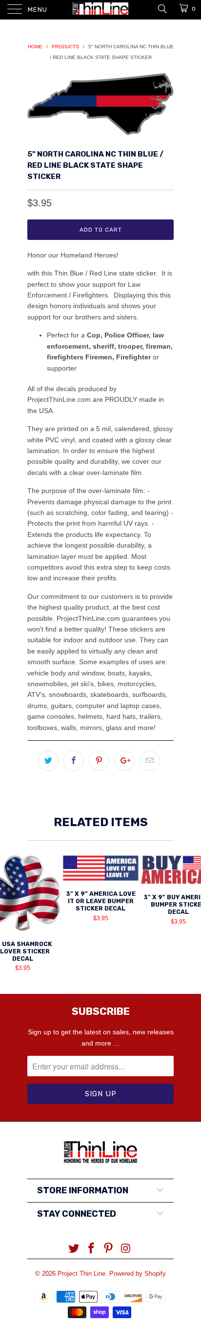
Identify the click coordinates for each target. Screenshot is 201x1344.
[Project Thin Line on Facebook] (91, 1249)
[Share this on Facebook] (73, 761)
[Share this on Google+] (124, 761)
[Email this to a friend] (150, 761)
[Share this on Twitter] (48, 761)
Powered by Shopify (137, 1273)
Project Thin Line (81, 1273)
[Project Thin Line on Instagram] (126, 1249)
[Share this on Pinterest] (99, 761)
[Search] (162, 8)
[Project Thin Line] (100, 10)
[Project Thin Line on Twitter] (74, 1249)
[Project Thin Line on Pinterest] (108, 1249)
